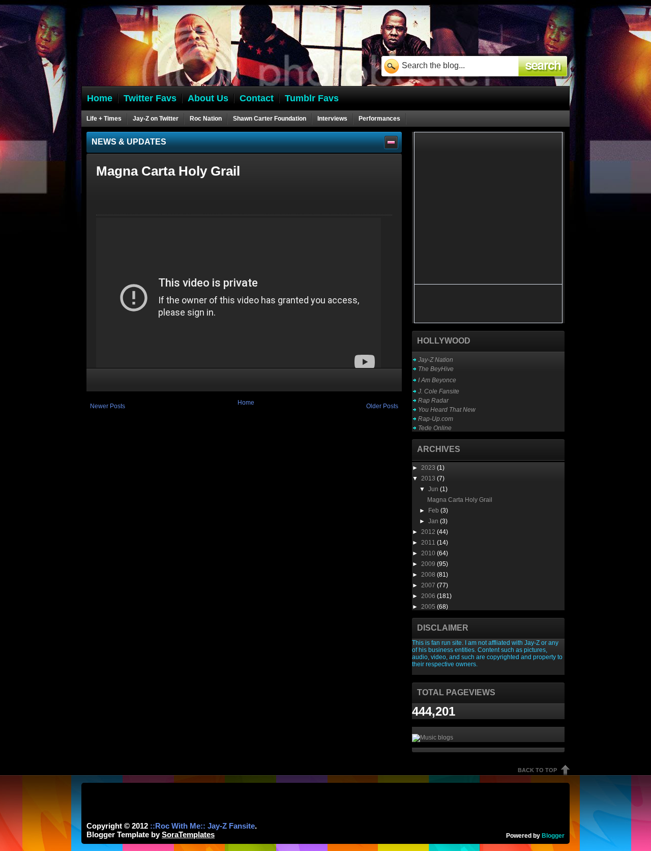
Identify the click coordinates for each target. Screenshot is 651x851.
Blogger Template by (150, 834)
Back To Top (537, 770)
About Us (208, 98)
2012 (429, 531)
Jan (434, 521)
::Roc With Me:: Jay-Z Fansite (202, 825)
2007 (429, 585)
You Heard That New (447, 409)
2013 (429, 478)
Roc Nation (206, 118)
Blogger (553, 835)
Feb (434, 510)
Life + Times (104, 118)
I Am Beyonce (437, 380)
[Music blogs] (432, 737)
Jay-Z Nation (435, 359)
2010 (429, 553)
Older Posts (382, 406)
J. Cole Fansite (438, 391)
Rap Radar (433, 400)
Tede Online (435, 428)
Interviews (332, 118)
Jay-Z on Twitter (156, 118)
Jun (434, 489)
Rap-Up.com (435, 418)
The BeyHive (436, 369)
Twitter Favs (150, 98)
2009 (429, 564)
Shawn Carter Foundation (269, 118)
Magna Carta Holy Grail (168, 171)
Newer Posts (107, 406)
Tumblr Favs (312, 98)
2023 (429, 467)
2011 (429, 542)
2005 (429, 606)
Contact (257, 98)
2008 (429, 574)
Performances (379, 118)
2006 (429, 596)
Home (246, 402)
